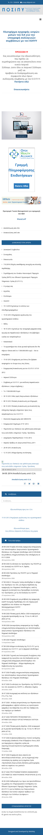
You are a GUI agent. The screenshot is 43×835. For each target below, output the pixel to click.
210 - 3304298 (14, 2)
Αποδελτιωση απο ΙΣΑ (11, 228)
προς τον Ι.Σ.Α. (27, 509)
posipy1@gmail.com (28, 2)
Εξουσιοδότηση (16, 509)
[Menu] (40, 19)
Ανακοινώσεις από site (11, 233)
